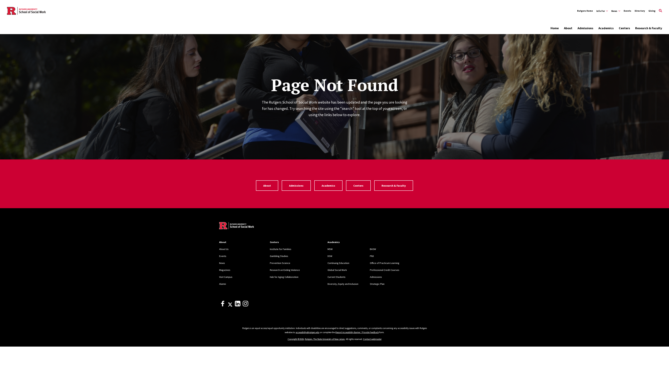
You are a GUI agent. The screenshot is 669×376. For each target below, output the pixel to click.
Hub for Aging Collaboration (284, 277)
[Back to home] (236, 226)
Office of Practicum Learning (384, 263)
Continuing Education (338, 263)
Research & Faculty (648, 28)
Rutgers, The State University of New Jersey (325, 339)
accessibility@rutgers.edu (307, 332)
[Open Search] (660, 11)
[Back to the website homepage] (26, 11)
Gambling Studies (279, 256)
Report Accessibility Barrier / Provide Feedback (357, 332)
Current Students (336, 277)
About (568, 28)
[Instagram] (245, 305)
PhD (372, 256)
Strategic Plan (377, 283)
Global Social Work (337, 270)
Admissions (585, 28)
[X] (230, 305)
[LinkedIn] (237, 305)
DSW (330, 256)
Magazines (224, 270)
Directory (640, 10)
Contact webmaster (372, 339)
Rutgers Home (585, 10)
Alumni (222, 283)
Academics (606, 28)
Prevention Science (280, 263)
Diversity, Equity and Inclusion (343, 283)
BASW (373, 249)
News (222, 263)
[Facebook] (222, 305)
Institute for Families (280, 249)
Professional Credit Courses (384, 270)
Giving (651, 10)
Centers (624, 28)
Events (627, 10)
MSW (330, 249)
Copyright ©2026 (296, 339)
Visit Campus (225, 277)
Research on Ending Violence (285, 270)
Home (555, 28)
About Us (224, 249)
